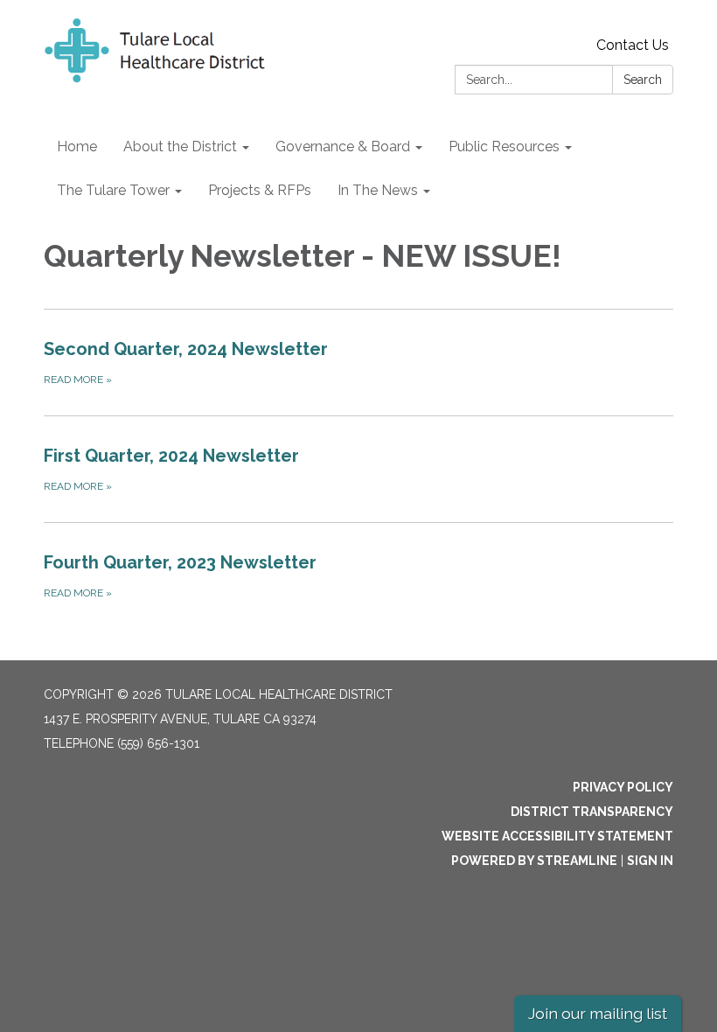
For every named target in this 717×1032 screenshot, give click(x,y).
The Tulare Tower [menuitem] (113, 190)
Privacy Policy (623, 787)
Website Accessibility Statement (557, 836)
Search (642, 80)
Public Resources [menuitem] (504, 146)
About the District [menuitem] (180, 146)
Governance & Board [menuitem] (342, 146)
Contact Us (632, 45)
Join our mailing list (597, 1013)
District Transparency (592, 812)
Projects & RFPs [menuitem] (259, 190)
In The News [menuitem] (378, 190)
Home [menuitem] (77, 146)
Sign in (650, 861)
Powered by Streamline (534, 861)
